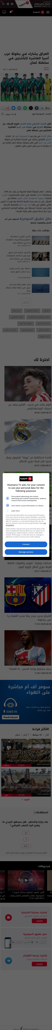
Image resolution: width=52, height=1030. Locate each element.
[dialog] (26, 515)
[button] (26, 511)
